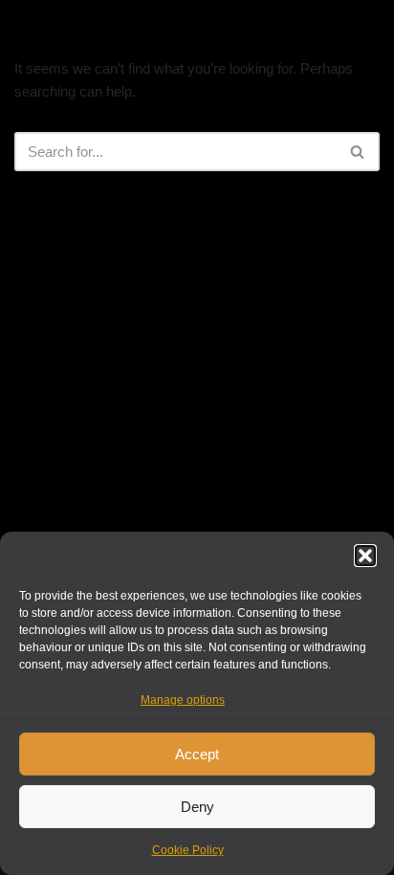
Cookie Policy (188, 850)
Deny (197, 806)
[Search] (358, 151)
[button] (365, 555)
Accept (197, 754)
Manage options (183, 700)
